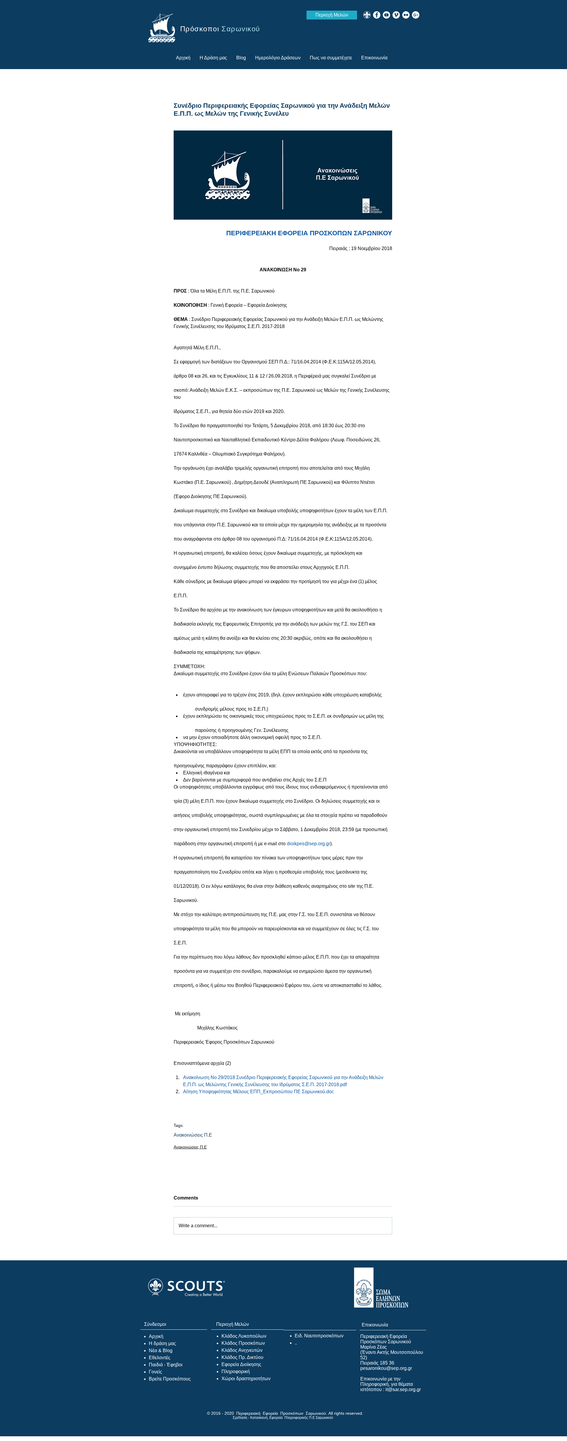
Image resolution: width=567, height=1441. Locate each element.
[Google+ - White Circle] (415, 15)
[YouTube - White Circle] (386, 15)
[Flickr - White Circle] (406, 15)
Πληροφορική (235, 1371)
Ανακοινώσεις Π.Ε (193, 1135)
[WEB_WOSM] (367, 15)
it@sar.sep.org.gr (403, 1389)
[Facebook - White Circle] (376, 15)
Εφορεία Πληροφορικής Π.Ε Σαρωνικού (301, 1418)
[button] (330, 57)
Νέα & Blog (160, 1350)
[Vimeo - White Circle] (396, 15)
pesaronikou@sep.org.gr (386, 1368)
